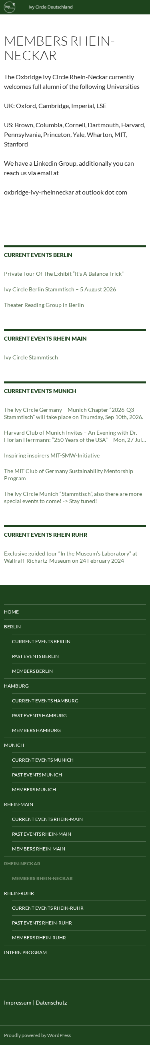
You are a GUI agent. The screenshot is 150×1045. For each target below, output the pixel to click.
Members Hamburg (36, 730)
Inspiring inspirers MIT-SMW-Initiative (52, 455)
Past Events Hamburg (39, 715)
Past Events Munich (37, 775)
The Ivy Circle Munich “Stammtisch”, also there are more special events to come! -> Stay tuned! (73, 497)
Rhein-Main (18, 804)
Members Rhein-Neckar (42, 878)
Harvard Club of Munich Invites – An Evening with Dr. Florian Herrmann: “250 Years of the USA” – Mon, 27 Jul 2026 (73, 436)
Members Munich (34, 789)
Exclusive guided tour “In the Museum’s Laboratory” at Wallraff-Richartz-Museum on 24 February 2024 (70, 557)
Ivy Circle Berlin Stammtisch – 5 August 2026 (60, 289)
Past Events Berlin (35, 656)
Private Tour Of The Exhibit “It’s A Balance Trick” (64, 273)
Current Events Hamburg (45, 701)
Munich (14, 745)
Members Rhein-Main (38, 849)
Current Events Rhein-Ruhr (48, 908)
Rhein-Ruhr (19, 893)
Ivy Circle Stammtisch (31, 357)
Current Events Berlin (41, 641)
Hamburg (16, 686)
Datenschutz (51, 1002)
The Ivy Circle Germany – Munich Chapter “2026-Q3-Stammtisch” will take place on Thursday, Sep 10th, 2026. (73, 413)
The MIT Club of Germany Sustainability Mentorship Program (68, 474)
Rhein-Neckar (22, 863)
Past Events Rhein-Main (41, 834)
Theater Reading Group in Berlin (44, 304)
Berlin (12, 627)
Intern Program (25, 952)
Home (11, 612)
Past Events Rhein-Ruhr (42, 923)
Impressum (18, 1002)
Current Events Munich (43, 760)
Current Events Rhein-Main (47, 819)
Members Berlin (32, 671)
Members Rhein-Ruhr (39, 938)
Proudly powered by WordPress (37, 1035)
